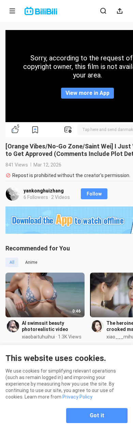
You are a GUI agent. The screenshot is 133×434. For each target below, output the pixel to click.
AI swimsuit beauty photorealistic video (45, 326)
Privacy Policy (77, 397)
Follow (94, 194)
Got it (97, 415)
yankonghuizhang (44, 190)
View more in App (87, 93)
